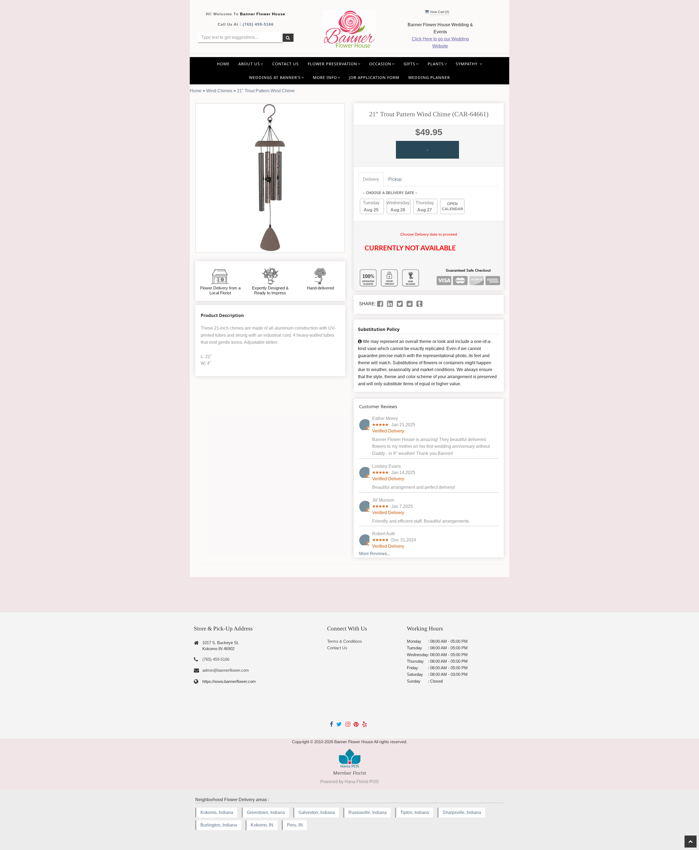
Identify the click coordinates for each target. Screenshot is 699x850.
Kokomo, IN (262, 825)
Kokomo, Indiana (216, 812)
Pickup (395, 179)
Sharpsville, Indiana (462, 812)
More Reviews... (374, 553)
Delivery (371, 179)
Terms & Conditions (344, 641)
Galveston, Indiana (316, 812)
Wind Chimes (219, 90)
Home (223, 63)
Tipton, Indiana (414, 812)
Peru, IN (295, 825)
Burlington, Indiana (218, 825)
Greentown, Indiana (266, 812)
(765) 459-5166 (258, 24)
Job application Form (374, 77)
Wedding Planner (429, 77)
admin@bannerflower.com (225, 670)
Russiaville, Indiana (367, 812)
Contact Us (285, 63)
